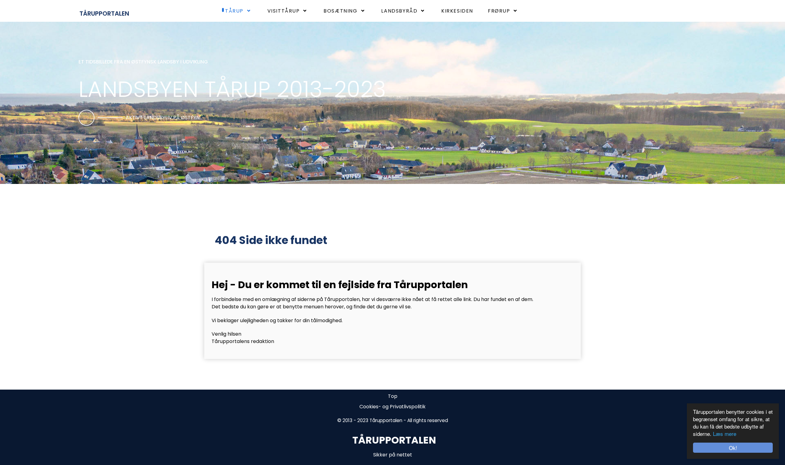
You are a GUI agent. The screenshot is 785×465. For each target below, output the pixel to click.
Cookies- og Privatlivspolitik (392, 406)
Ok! (733, 448)
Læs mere (724, 433)
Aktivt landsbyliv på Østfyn (163, 117)
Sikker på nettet (392, 454)
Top (392, 396)
